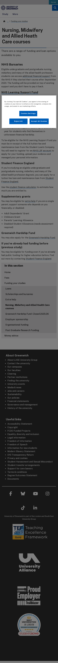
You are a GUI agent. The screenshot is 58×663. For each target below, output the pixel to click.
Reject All (18, 121)
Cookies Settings (28, 113)
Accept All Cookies (39, 121)
